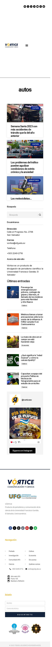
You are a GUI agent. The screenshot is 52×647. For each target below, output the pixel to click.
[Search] (40, 214)
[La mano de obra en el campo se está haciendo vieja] (13, 342)
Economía (25, 345)
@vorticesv (27, 400)
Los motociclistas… (21, 198)
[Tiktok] (34, 6)
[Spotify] (44, 6)
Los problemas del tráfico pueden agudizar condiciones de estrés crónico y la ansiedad (24, 167)
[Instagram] (31, 6)
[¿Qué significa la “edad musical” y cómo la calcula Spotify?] (13, 360)
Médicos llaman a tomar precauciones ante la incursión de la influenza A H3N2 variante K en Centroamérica (32, 319)
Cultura (24, 306)
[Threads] (40, 6)
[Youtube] (37, 6)
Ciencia (24, 328)
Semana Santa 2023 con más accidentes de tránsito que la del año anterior (24, 131)
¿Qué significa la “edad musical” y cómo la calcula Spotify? (31, 357)
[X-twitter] (28, 6)
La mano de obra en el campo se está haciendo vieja (31, 339)
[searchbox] (22, 215)
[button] (27, 45)
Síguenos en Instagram (22, 450)
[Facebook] (25, 6)
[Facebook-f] (10, 528)
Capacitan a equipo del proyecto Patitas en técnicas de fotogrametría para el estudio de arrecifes (31, 379)
